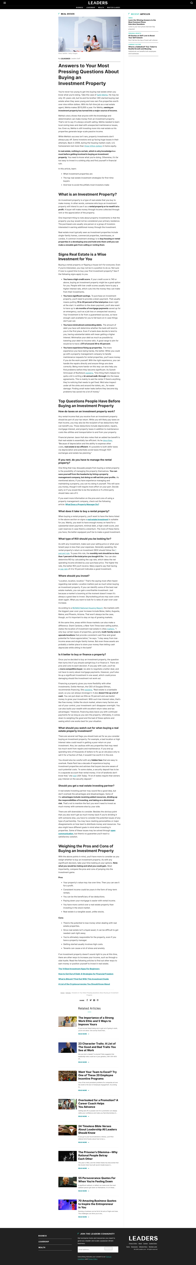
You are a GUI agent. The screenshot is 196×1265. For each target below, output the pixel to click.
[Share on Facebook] (87, 1000)
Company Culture (134, 44)
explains (89, 373)
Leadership (90, 7)
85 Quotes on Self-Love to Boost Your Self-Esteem (141, 37)
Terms (128, 1247)
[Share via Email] (94, 1000)
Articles (68, 993)
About (140, 1243)
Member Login (153, 1247)
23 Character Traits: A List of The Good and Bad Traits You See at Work (97, 1047)
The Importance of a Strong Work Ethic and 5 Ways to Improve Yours (96, 1021)
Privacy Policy (92, 1259)
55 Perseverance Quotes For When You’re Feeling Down (97, 1179)
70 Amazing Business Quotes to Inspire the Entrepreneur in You (97, 1204)
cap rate (64, 569)
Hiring (130, 18)
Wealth (101, 7)
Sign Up (108, 1249)
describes (107, 440)
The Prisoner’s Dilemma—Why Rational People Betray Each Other (97, 1155)
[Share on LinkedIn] (97, 1000)
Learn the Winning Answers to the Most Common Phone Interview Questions (142, 22)
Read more (82, 1034)
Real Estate (68, 14)
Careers (145, 1243)
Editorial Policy (143, 1247)
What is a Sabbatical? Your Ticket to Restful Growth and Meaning (142, 48)
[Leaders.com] (98, 2)
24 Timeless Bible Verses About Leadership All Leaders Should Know (97, 1129)
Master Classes (113, 7)
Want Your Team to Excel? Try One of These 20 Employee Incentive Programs (97, 1075)
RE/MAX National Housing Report (87, 608)
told (74, 775)
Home (62, 993)
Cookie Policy (153, 1243)
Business (79, 7)
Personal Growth (134, 33)
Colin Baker (65, 58)
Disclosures (134, 1247)
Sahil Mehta (102, 95)
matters (110, 629)
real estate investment (97, 519)
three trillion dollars (93, 146)
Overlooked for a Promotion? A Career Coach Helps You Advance (98, 1103)
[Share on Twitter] (90, 1000)
